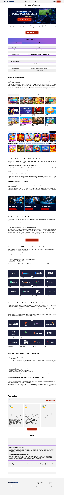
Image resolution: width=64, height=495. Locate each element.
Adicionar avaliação (51, 400)
